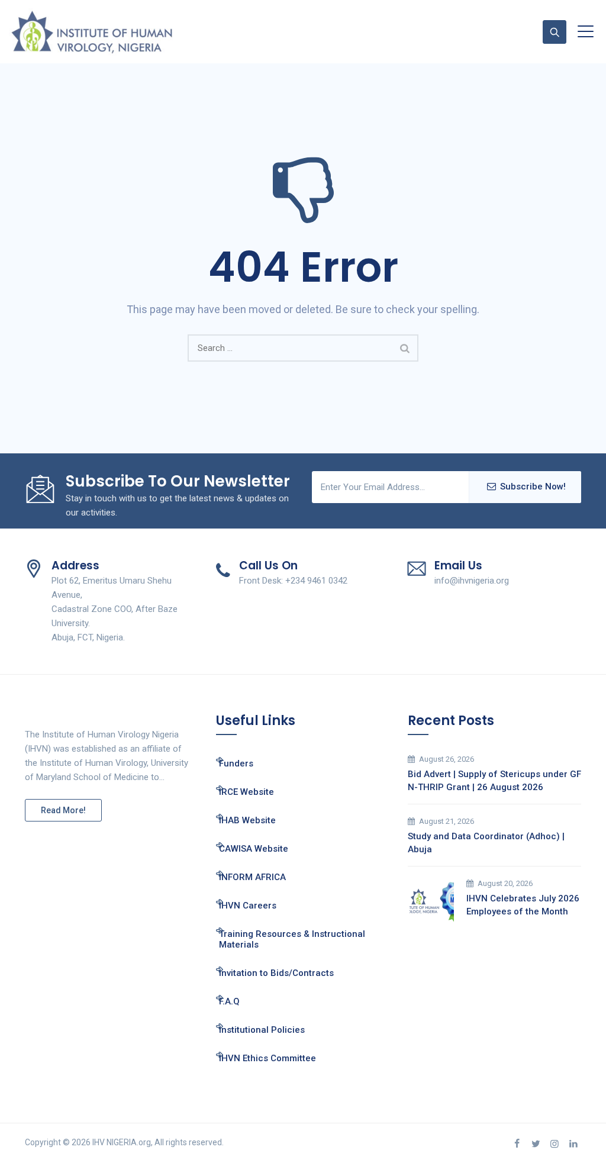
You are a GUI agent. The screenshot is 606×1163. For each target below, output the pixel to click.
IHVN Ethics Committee (267, 1058)
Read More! (63, 810)
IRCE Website (246, 792)
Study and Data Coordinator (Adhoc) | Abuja (486, 843)
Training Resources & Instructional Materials (292, 939)
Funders (236, 763)
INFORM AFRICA (252, 877)
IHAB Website (247, 820)
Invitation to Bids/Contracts (276, 973)
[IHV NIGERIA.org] (92, 31)
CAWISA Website (253, 848)
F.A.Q (229, 1001)
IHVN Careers (247, 905)
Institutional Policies (262, 1030)
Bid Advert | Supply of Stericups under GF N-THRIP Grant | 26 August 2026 (494, 780)
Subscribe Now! (533, 486)
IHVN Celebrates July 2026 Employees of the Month (522, 905)
